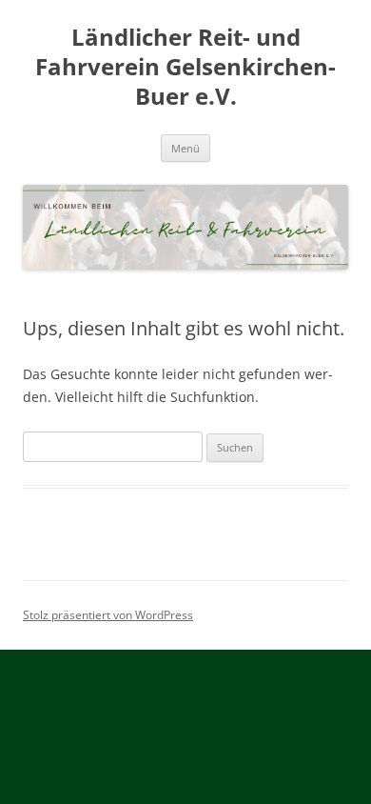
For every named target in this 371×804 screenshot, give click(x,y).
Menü (185, 148)
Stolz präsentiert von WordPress (108, 615)
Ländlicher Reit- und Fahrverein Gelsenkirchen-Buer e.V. (185, 67)
